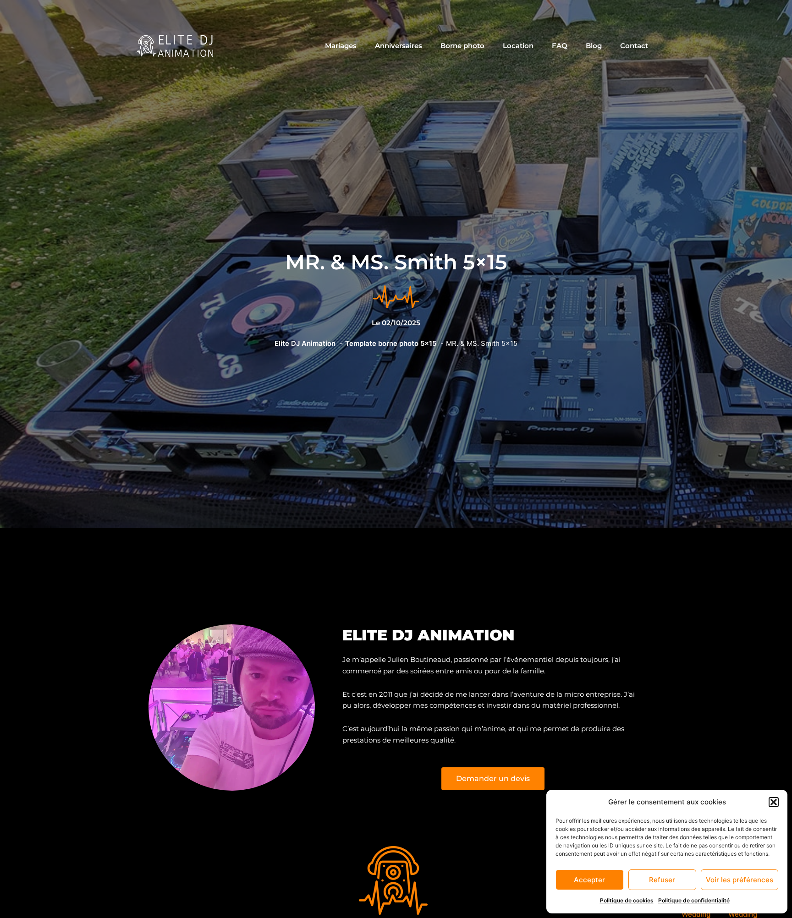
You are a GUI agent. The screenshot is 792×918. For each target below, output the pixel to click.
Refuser (662, 879)
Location (518, 45)
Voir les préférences (739, 879)
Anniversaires (398, 45)
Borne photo (462, 45)
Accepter (589, 879)
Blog (594, 45)
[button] (773, 802)
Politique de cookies (627, 900)
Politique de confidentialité (694, 900)
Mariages (341, 45)
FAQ (559, 45)
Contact (634, 45)
